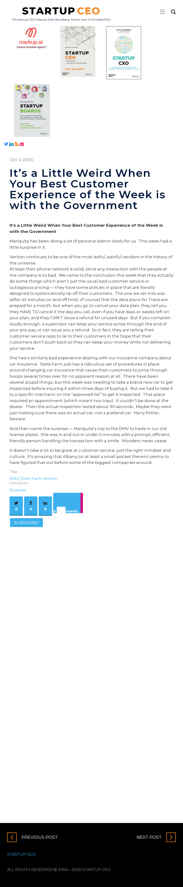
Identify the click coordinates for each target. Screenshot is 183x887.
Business (18, 490)
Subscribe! (26, 522)
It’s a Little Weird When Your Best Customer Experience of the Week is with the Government (88, 189)
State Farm (30, 478)
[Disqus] (91, 596)
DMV (14, 478)
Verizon (50, 478)
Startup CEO (21, 854)
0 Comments (65, 511)
